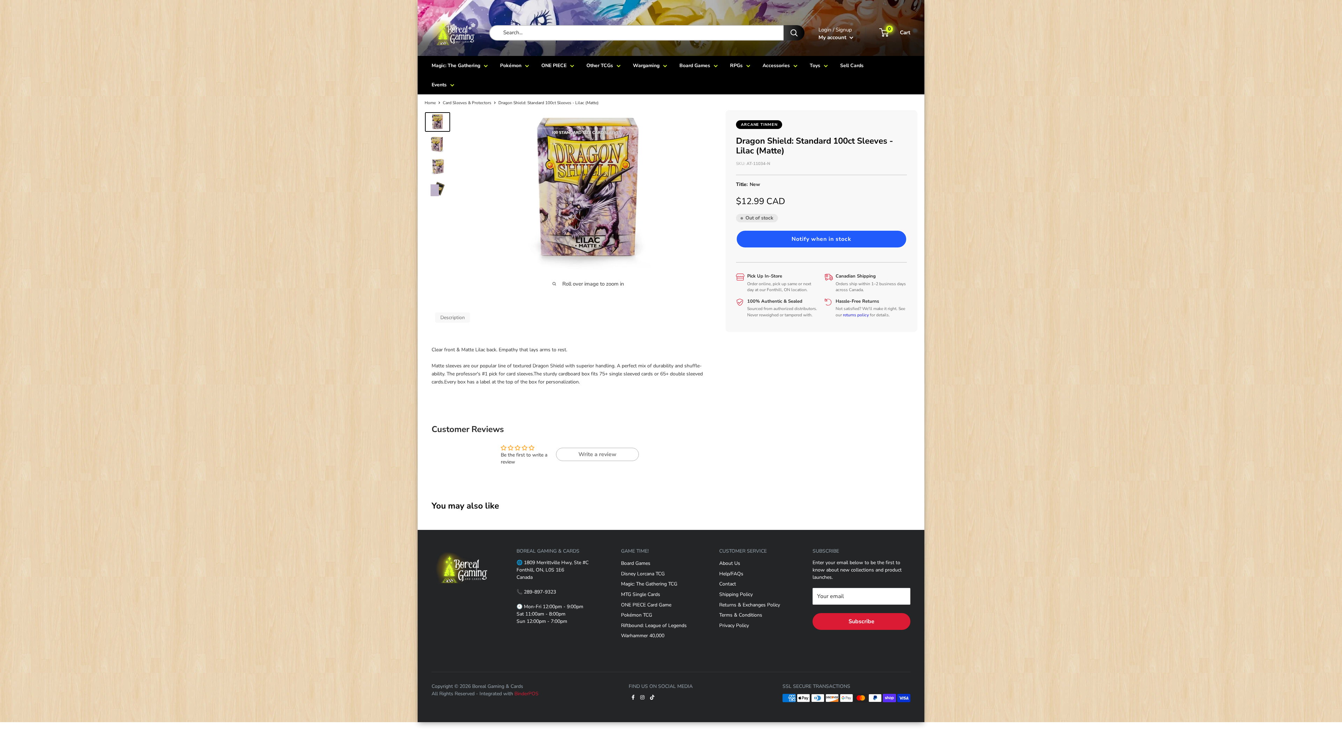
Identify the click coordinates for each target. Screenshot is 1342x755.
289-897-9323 (540, 592)
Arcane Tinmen (759, 124)
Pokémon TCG (636, 615)
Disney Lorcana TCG (643, 573)
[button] (821, 239)
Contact (727, 584)
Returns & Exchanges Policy (749, 605)
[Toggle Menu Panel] (462, 547)
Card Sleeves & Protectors (467, 103)
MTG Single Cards (640, 594)
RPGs (736, 65)
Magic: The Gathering (456, 65)
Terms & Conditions (740, 615)
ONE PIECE (554, 65)
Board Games (694, 65)
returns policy (856, 315)
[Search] (794, 33)
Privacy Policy (734, 625)
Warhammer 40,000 (642, 635)
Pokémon (510, 65)
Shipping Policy (736, 594)
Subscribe (861, 621)
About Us (729, 563)
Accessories (776, 65)
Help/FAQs (731, 573)
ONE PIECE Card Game (646, 605)
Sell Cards (852, 65)
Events (439, 84)
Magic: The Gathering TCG (649, 584)
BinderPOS (526, 693)
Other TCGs (599, 65)
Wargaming (646, 65)
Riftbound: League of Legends (654, 625)
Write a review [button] (597, 454)
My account (833, 37)
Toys (815, 65)
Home (430, 103)
